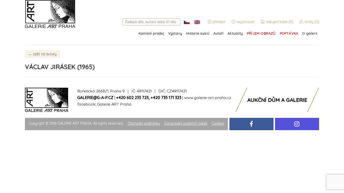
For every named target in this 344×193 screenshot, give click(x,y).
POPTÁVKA (289, 33)
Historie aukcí (197, 33)
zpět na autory (42, 54)
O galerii (309, 33)
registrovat (245, 22)
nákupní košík (279, 22)
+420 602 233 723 (132, 97)
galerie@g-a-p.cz (95, 97)
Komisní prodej (151, 33)
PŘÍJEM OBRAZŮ (261, 33)
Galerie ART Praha (114, 104)
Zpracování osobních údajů (185, 123)
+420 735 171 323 (166, 97)
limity (312, 22)
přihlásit (219, 22)
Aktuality (235, 33)
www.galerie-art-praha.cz (207, 97)
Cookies (218, 123)
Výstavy (175, 33)
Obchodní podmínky (144, 123)
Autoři (218, 33)
